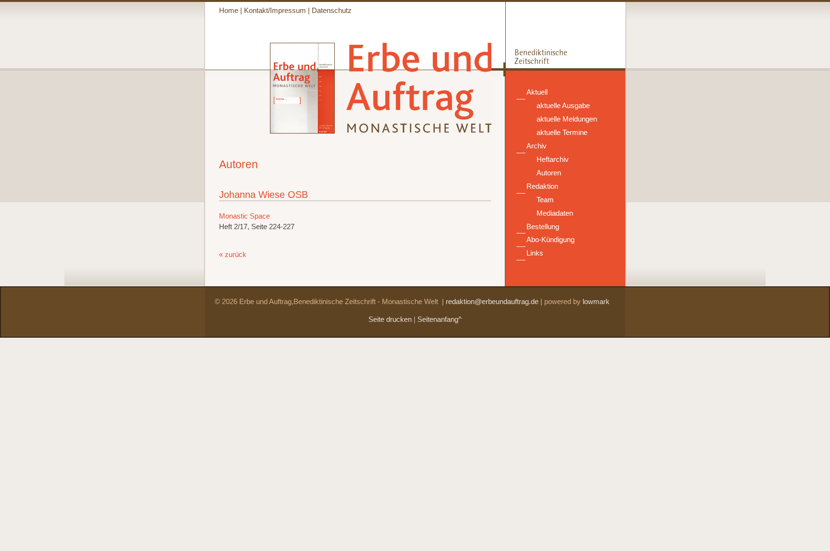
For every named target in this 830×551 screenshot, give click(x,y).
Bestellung (542, 227)
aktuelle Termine (562, 132)
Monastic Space (244, 216)
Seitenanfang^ (439, 319)
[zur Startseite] (414, 128)
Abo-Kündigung (550, 240)
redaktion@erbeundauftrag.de (492, 302)
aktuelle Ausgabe (563, 106)
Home (228, 10)
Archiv (536, 146)
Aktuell (537, 92)
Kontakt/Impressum (275, 10)
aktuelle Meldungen (567, 119)
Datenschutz (332, 10)
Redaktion (542, 186)
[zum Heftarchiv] (270, 131)
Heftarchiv (553, 159)
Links (534, 253)
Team (545, 200)
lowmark (596, 302)
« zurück (232, 254)
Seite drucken (390, 319)
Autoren (549, 173)
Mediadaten (555, 213)
